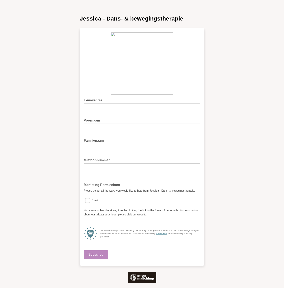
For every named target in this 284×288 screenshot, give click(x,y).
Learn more (161, 233)
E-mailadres (94, 100)
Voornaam (93, 120)
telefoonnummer (97, 160)
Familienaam (95, 140)
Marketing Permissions (103, 184)
